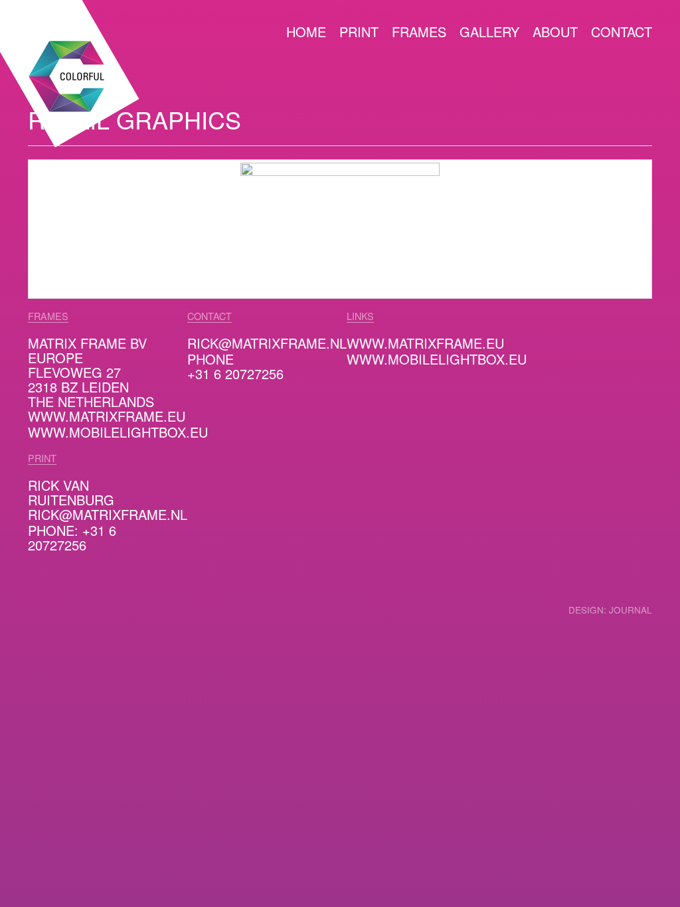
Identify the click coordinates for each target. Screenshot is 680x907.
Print (359, 33)
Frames (419, 33)
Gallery (489, 33)
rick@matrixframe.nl (107, 515)
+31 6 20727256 (235, 374)
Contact (621, 33)
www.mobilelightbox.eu (118, 433)
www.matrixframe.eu (106, 417)
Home (306, 33)
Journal (630, 610)
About (555, 33)
